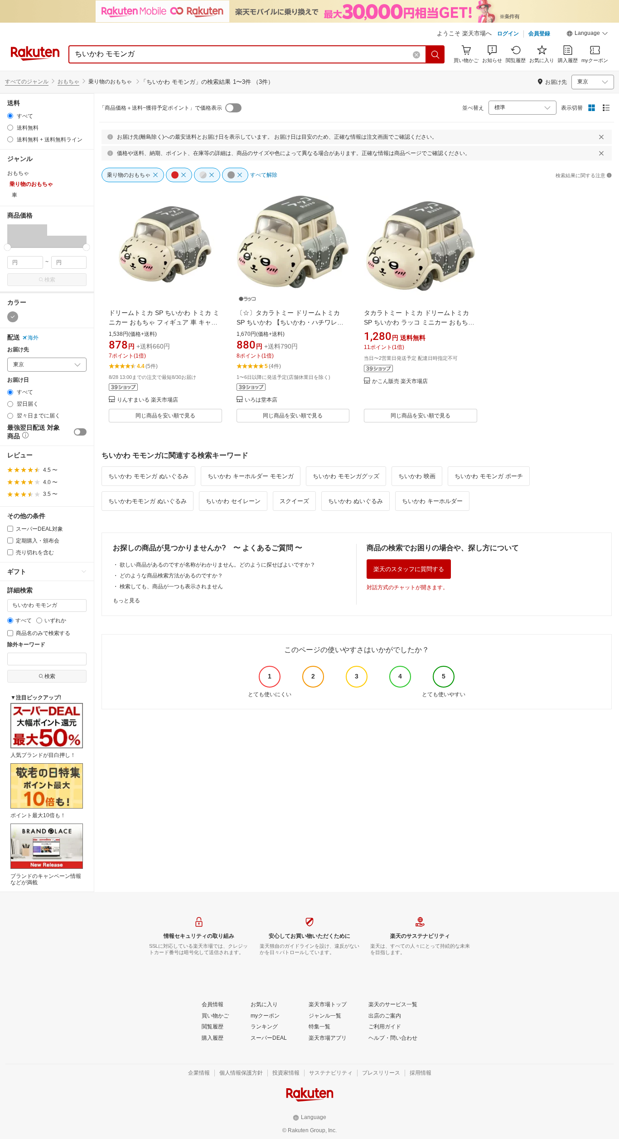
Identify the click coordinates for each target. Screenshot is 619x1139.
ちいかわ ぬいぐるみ (355, 501)
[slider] (7, 247)
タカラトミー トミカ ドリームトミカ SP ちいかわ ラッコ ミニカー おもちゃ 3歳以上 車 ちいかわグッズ (419, 322)
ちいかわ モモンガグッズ (346, 476)
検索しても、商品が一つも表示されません (171, 586)
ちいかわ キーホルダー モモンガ (251, 476)
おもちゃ (68, 81)
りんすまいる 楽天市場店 (147, 400)
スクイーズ (294, 501)
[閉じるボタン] (601, 137)
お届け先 (18, 350)
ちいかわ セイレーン (233, 501)
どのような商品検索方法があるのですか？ (171, 575)
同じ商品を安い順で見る (165, 415)
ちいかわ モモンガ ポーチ (489, 476)
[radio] (10, 116)
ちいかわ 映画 (416, 476)
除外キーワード (26, 645)
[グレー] (12, 316)
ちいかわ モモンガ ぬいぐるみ (148, 476)
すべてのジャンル (26, 81)
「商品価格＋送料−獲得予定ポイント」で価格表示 (160, 108)
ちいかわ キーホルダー (432, 501)
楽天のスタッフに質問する (408, 569)
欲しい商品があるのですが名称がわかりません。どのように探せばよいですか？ (217, 565)
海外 (33, 337)
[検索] (435, 54)
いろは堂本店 (261, 400)
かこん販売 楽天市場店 (400, 381)
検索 (49, 279)
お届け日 (18, 380)
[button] (587, 34)
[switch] (80, 432)
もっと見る (126, 600)
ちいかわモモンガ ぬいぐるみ (147, 501)
